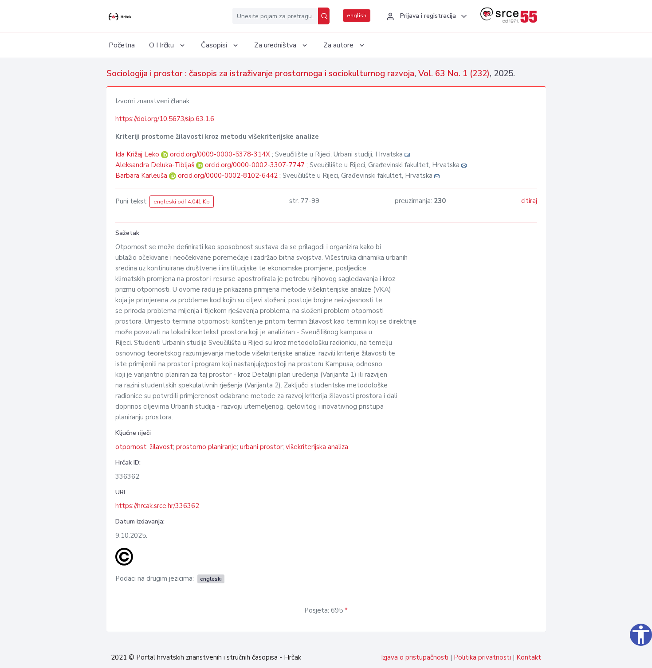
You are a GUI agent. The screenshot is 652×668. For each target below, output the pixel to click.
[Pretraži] (324, 16)
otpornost (130, 446)
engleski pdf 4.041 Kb (181, 201)
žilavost (161, 446)
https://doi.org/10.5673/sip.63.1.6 (164, 118)
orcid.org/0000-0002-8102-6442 (228, 175)
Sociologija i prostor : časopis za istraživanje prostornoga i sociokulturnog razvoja (260, 73)
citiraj (529, 200)
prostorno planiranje (206, 446)
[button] (425, 16)
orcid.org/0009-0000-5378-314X (220, 154)
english (356, 15)
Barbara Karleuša (142, 175)
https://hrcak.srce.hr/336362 (157, 505)
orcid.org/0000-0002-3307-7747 (255, 164)
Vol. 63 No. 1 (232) (454, 73)
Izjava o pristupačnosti (414, 657)
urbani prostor (261, 446)
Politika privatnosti (482, 657)
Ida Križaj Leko (138, 154)
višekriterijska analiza (317, 446)
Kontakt (528, 657)
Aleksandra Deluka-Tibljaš (155, 164)
